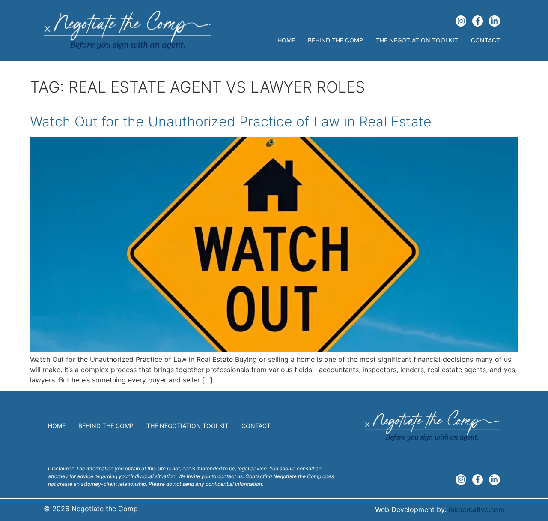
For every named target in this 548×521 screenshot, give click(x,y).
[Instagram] (461, 20)
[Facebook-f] (477, 20)
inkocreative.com (476, 509)
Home (286, 40)
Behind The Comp (335, 40)
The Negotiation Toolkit (417, 40)
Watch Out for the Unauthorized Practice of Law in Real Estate (231, 121)
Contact (485, 40)
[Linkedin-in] (494, 20)
